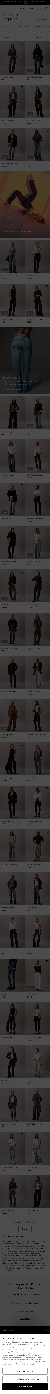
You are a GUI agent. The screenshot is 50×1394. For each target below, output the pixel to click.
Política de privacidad (25, 1364)
